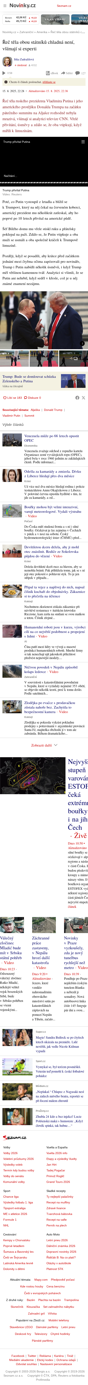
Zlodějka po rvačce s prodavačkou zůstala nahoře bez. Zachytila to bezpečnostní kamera (49, 707)
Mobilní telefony (59, 1320)
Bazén (31, 1300)
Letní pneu (68, 1327)
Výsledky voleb (13, 1164)
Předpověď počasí (63, 1279)
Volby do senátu (13, 1176)
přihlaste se (49, 82)
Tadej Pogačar (55, 1170)
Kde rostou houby (31, 1286)
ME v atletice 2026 (15, 1214)
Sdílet (69, 73)
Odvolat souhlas (26, 1364)
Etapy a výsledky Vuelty (61, 1158)
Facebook (17, 1355)
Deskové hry (23, 1333)
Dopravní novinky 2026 (61, 1251)
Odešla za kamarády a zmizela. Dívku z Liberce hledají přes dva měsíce (52, 473)
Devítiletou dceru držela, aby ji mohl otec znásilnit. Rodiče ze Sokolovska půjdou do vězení (51, 551)
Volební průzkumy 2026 (18, 1158)
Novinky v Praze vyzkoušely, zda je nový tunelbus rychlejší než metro (74, 952)
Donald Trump (53, 409)
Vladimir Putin (11, 415)
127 (83, 73)
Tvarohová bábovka (59, 1214)
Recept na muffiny (58, 1202)
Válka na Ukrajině (12, 386)
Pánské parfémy (42, 1340)
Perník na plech (56, 1225)
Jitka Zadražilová (24, 59)
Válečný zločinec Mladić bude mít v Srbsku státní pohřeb (11, 947)
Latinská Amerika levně (18, 1263)
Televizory (40, 1333)
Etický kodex (45, 1360)
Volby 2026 (10, 1153)
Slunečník (17, 1306)
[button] (83, 142)
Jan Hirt (51, 1164)
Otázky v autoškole (58, 1263)
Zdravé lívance (56, 1208)
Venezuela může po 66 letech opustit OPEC (51, 438)
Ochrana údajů (66, 1360)
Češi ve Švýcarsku (15, 1257)
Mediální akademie (21, 1360)
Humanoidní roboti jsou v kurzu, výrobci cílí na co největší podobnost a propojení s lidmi (55, 631)
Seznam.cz (64, 5)
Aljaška (35, 409)
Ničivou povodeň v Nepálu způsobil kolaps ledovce (51, 669)
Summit (29, 415)
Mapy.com (41, 1279)
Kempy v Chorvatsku (16, 1240)
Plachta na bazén (49, 1300)
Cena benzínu (55, 1286)
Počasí (28, 521)
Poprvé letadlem (13, 1246)
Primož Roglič (55, 1176)
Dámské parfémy (47, 1327)
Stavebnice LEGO (21, 1327)
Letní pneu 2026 (57, 1240)
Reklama (45, 1355)
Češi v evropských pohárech (42, 1293)
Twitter (32, 1355)
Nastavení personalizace (56, 1364)
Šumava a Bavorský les (18, 1251)
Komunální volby (14, 1181)
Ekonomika (30, 445)
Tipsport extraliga (14, 1208)
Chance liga (11, 1196)
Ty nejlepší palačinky (59, 1196)
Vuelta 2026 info (56, 1153)
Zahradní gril (36, 1313)
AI (25, 641)
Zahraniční (30, 677)
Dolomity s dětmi (14, 1269)
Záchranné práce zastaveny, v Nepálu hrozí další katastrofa (41, 950)
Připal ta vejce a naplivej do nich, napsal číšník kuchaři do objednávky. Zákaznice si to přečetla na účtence (54, 591)
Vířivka (52, 1313)
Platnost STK (54, 1269)
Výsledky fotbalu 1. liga (18, 1202)
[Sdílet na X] (83, 398)
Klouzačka (33, 1306)
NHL (6, 1225)
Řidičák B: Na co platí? (61, 1257)
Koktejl (28, 601)
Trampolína (71, 1300)
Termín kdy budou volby (18, 1170)
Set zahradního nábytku (58, 1306)
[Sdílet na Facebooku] (77, 398)
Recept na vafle (56, 1219)
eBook (54, 73)
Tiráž (70, 1355)
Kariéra (59, 1355)
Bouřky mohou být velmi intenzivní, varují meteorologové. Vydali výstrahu (52, 509)
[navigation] (5, 5)
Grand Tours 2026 (58, 1181)
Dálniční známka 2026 (60, 1246)
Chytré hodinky (60, 1333)
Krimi (27, 481)
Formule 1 (10, 1219)
